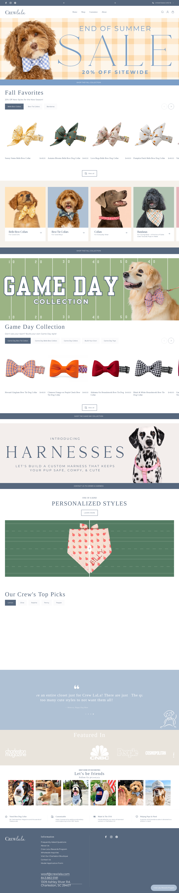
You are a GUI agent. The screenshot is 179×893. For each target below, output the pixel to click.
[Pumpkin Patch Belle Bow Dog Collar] (153, 134)
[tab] (14, 106)
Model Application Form (52, 863)
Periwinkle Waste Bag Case (144, 654)
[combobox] (163, 3)
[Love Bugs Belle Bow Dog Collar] (111, 134)
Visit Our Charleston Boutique (54, 856)
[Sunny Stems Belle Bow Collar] (25, 134)
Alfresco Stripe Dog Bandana (103, 654)
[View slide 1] (86, 714)
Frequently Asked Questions (53, 842)
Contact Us (46, 860)
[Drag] (89, 548)
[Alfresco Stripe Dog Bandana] (111, 630)
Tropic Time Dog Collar (57, 654)
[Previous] (64, 3)
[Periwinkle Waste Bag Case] (153, 630)
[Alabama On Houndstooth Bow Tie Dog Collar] (111, 368)
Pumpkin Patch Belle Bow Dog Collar (149, 158)
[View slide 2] (88, 714)
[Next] (115, 3)
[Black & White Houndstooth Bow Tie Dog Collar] (153, 368)
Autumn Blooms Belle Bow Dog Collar (64, 158)
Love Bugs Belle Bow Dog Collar (105, 158)
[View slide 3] (91, 714)
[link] (61, 883)
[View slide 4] (93, 714)
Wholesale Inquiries (50, 852)
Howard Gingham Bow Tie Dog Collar (21, 392)
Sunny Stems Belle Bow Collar (18, 158)
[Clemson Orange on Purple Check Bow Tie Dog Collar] (68, 368)
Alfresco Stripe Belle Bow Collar (18, 654)
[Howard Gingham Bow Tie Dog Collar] (25, 368)
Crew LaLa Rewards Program (54, 849)
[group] (21, 793)
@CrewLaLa (95, 778)
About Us (45, 845)
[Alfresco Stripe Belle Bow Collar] (25, 630)
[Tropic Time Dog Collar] (68, 630)
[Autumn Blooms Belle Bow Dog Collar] (68, 134)
